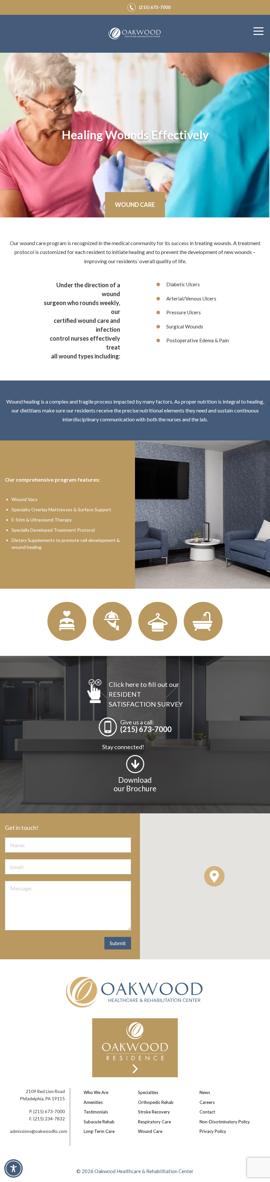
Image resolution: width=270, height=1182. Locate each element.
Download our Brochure (135, 784)
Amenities (93, 1102)
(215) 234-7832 (49, 1118)
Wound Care (150, 1131)
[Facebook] (102, 6)
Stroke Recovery (154, 1111)
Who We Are (96, 1092)
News (205, 1092)
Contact (207, 1111)
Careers (207, 1102)
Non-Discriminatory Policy (225, 1121)
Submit (118, 943)
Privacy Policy (213, 1131)
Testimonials (96, 1111)
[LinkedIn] (118, 6)
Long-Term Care (99, 1131)
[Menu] (258, 31)
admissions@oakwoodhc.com (38, 1131)
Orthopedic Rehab (156, 1102)
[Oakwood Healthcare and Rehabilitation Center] (135, 33)
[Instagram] (110, 6)
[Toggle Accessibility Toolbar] (13, 1168)
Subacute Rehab (99, 1121)
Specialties (148, 1092)
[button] (214, 876)
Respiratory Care (154, 1121)
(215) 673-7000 (146, 729)
